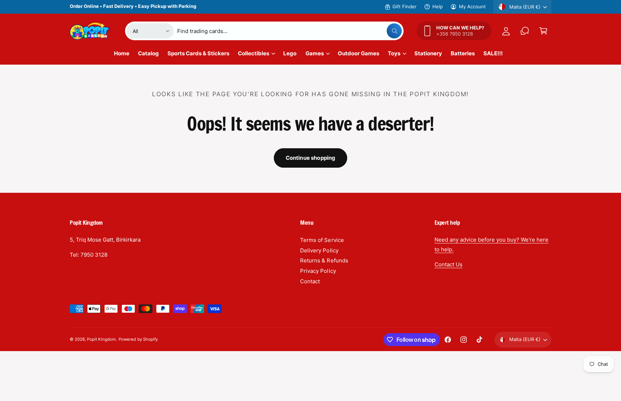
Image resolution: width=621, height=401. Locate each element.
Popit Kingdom (101, 339)
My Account (472, 6)
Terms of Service (322, 240)
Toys (394, 53)
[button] (543, 31)
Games (314, 53)
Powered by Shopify (138, 339)
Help (437, 6)
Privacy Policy (318, 270)
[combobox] (289, 31)
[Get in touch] (524, 31)
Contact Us (448, 264)
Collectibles (253, 53)
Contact (310, 281)
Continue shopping (311, 157)
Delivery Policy (319, 250)
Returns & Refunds (324, 260)
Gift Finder (404, 6)
